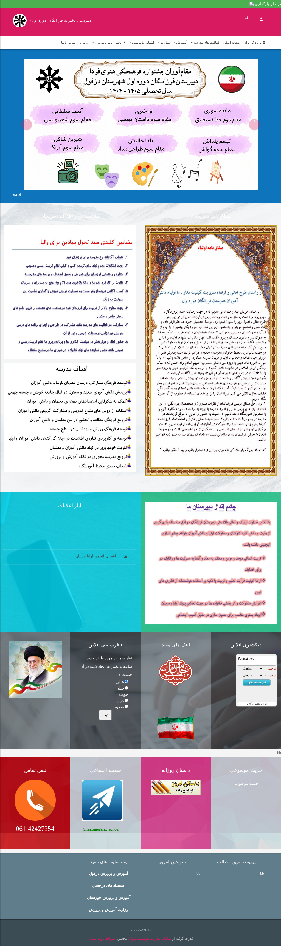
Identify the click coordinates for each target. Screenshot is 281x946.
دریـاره (84, 42)
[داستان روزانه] (176, 787)
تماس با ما (68, 42)
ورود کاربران (253, 42)
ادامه (17, 194)
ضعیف (119, 706)
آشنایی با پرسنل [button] (143, 42)
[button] (26, 124)
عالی (120, 681)
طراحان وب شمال (101, 938)
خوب (120, 700)
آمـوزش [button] (181, 42)
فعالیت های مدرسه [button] (206, 42)
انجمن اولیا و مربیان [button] (109, 42)
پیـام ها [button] (165, 42)
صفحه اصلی (231, 42)
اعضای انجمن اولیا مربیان (95, 548)
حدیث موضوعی (245, 783)
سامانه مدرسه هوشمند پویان (149, 938)
